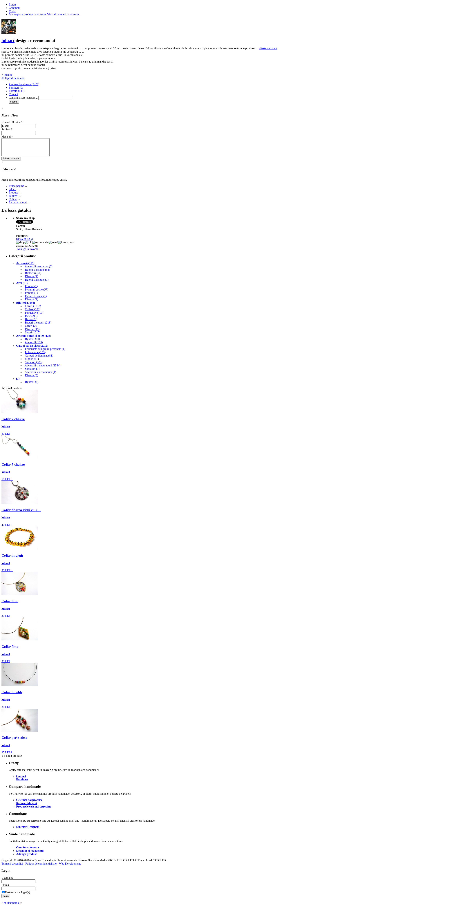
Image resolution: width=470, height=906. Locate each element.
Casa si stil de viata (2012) (32, 345)
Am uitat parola (10, 902)
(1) (17, 378)
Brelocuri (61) (33, 273)
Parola (5, 884)
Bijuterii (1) (31, 381)
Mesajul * (7, 136)
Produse (13, 192)
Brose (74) (31, 319)
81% (24, 239)
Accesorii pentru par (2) (38, 266)
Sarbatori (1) (32, 368)
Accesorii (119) (25, 263)
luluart (8, 40)
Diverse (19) (32, 329)
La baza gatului (18, 202)
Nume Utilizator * (11, 122)
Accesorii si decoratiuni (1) (40, 372)
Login (12, 4)
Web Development (70, 863)
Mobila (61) (32, 358)
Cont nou (14, 7)
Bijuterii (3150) (25, 302)
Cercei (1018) (33, 306)
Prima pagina (16, 185)
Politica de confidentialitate (41, 863)
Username (7, 877)
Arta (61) (22, 282)
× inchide (6, 74)
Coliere (13, 199)
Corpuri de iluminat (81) (39, 355)
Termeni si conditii (12, 863)
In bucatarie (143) (35, 352)
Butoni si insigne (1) (36, 279)
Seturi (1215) (32, 332)
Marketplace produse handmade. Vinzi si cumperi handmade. (44, 14)
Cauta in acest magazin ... (23, 97)
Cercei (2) (31, 325)
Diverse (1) (31, 276)
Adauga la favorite (27, 249)
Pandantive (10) (34, 312)
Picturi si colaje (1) (36, 296)
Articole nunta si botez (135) (33, 335)
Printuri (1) (31, 286)
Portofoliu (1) (16, 90)
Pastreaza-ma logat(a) (17, 892)
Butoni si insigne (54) (37, 269)
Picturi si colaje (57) (36, 289)
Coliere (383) (32, 309)
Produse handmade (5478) (24, 84)
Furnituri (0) (16, 87)
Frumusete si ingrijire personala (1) (45, 348)
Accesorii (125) (34, 342)
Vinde (12, 11)
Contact (13, 94)
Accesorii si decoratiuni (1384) (42, 365)
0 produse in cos (14, 78)
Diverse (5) (31, 375)
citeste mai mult (268, 48)
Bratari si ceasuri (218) (38, 322)
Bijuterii (13, 195)
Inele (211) (31, 315)
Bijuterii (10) (32, 339)
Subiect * (6, 129)
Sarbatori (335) (33, 362)
